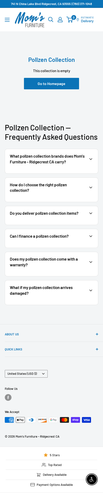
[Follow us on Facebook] (8, 397)
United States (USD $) (22, 373)
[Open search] (50, 19)
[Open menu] (7, 20)
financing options (44, 247)
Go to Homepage (51, 83)
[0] (70, 19)
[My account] (60, 19)
